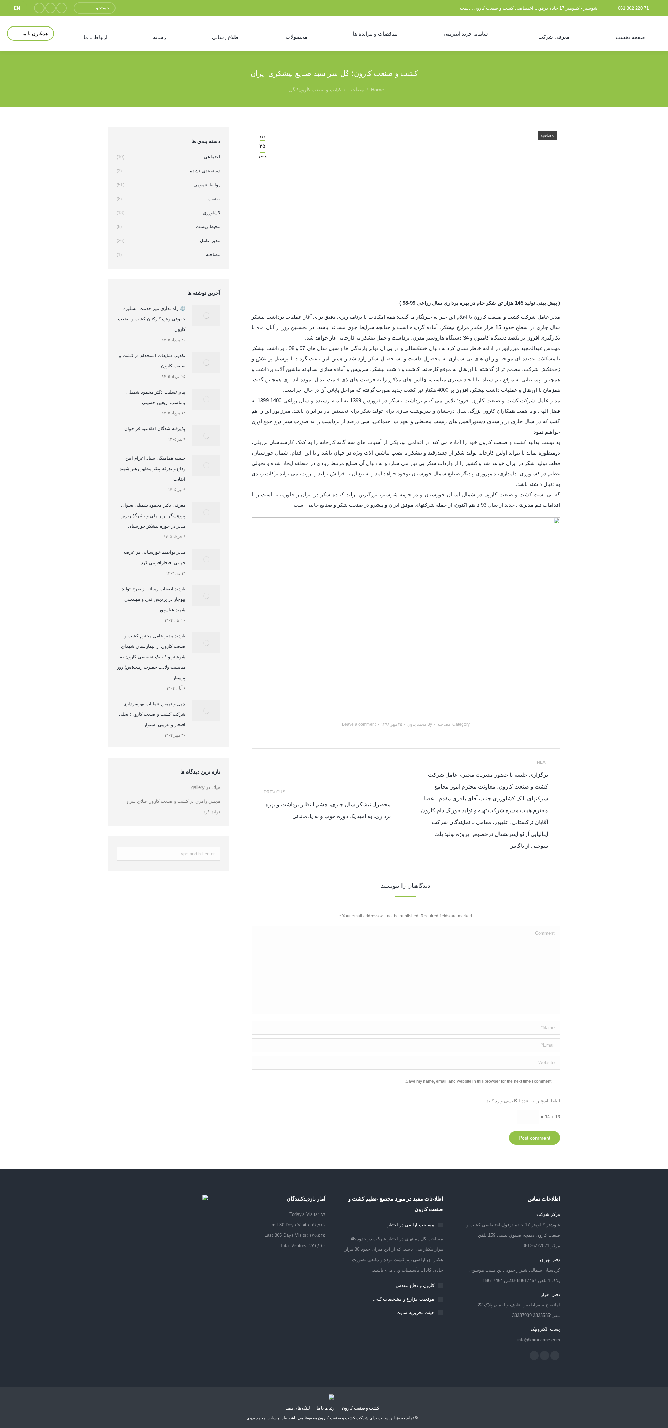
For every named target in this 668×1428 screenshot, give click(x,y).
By (419, 724)
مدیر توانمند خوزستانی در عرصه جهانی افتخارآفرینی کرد (154, 557)
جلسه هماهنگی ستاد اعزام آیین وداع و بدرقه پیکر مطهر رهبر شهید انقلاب (152, 469)
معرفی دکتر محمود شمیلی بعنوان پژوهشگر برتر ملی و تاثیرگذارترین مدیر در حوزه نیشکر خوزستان (152, 516)
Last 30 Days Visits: (290, 1224)
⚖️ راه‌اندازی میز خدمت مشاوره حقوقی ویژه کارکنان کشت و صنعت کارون (151, 319)
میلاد (216, 787)
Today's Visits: (304, 1214)
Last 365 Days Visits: (286, 1235)
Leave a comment (359, 724)
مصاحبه (356, 89)
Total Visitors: (294, 1245)
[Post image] (206, 315)
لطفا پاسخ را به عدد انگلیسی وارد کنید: (522, 1100)
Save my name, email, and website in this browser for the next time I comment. (478, 1081)
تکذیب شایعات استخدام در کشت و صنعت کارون (152, 360)
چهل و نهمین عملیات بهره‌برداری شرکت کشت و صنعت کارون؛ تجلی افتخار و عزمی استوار (152, 714)
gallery (198, 787)
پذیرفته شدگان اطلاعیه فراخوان (154, 428)
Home (377, 89)
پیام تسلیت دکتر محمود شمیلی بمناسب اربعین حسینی (155, 397)
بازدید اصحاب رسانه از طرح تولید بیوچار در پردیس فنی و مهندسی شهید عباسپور (153, 599)
